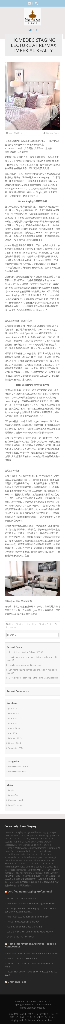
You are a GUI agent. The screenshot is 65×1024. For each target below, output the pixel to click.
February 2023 (14, 713)
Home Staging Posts (42, 624)
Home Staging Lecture (20, 624)
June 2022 (12, 718)
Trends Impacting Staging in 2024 (22, 921)
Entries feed (13, 795)
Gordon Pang (52, 133)
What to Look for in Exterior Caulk (23, 958)
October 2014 (14, 743)
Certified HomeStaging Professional (30, 891)
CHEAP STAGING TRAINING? (20, 936)
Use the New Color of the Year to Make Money (29, 931)
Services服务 (42, 1013)
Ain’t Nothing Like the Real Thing (22, 898)
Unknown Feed (17, 982)
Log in (11, 790)
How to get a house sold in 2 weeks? (25, 665)
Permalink (11, 627)
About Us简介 (27, 1013)
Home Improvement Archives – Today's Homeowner (30, 945)
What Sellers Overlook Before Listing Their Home (30, 903)
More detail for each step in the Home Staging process (33, 677)
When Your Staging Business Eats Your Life (27, 916)
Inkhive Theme (36, 1001)
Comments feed (15, 800)
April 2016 (12, 733)
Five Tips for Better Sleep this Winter (24, 926)
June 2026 (12, 708)
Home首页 (13, 1013)
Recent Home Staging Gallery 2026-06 (26, 652)
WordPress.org (15, 805)
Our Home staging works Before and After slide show (33, 1019)
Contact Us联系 (24, 1017)
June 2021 (12, 723)
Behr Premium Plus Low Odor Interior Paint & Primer (32, 953)
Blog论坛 (38, 1017)
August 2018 (14, 728)
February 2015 (14, 738)
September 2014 (15, 748)
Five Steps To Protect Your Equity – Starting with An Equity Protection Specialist (31, 910)
